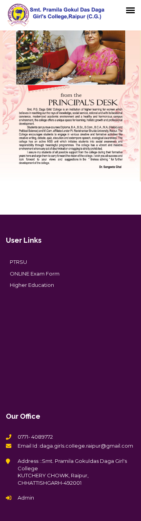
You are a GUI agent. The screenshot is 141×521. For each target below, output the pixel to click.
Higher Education (32, 285)
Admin (26, 497)
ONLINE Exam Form (35, 273)
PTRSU (18, 262)
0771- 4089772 (35, 437)
